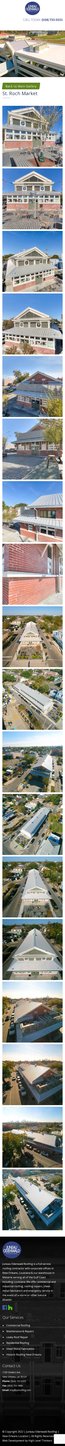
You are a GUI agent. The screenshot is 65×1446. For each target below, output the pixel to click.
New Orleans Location (15, 1436)
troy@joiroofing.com (20, 1390)
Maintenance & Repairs (20, 1331)
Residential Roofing (17, 1343)
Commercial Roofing (18, 1325)
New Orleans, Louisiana (16, 1273)
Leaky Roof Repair (17, 1337)
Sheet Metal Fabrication (20, 1349)
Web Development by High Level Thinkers (27, 1440)
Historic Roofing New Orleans (23, 1354)
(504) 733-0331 (52, 20)
